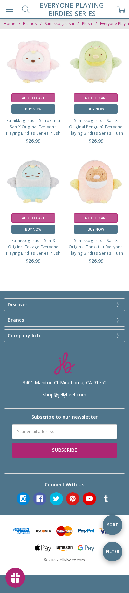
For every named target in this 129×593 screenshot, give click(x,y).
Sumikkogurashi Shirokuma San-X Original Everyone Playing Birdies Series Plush (33, 127)
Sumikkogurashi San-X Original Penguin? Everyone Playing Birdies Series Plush (95, 127)
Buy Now (33, 109)
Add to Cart (33, 98)
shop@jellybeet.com (64, 394)
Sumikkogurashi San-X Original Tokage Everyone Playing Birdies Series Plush (33, 247)
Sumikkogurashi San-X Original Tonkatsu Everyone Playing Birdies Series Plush (95, 247)
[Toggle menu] (9, 9)
